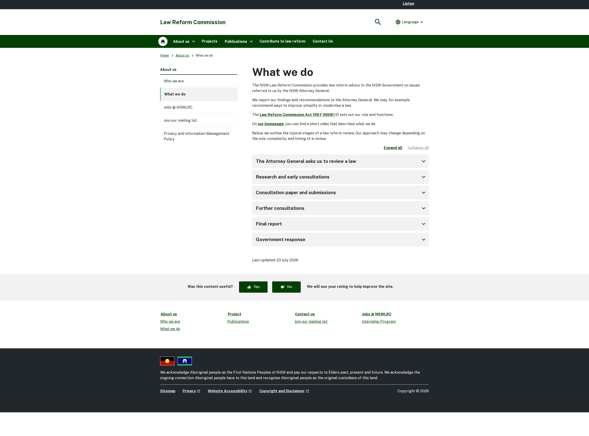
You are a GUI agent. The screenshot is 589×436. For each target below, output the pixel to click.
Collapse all (418, 148)
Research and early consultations (341, 176)
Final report (341, 223)
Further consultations (341, 208)
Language (409, 22)
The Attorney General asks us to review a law (341, 161)
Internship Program (379, 321)
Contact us (305, 314)
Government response (341, 239)
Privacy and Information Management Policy (196, 136)
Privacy (191, 391)
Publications (238, 321)
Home (164, 55)
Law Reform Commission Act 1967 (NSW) (299, 115)
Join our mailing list (180, 120)
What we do (175, 94)
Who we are (174, 81)
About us (183, 55)
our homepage (271, 124)
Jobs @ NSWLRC (178, 107)
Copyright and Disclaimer (284, 391)
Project (234, 314)
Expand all (393, 148)
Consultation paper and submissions (341, 192)
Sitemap (167, 391)
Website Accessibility (230, 391)
